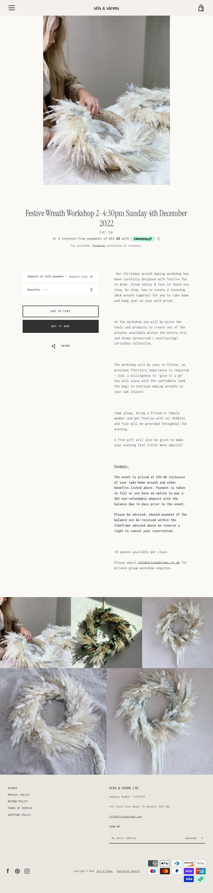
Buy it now (60, 326)
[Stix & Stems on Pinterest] (17, 870)
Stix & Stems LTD (123, 788)
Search (12, 788)
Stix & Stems (105, 871)
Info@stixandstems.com (125, 816)
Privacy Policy (19, 795)
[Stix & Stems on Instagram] (27, 870)
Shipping (98, 245)
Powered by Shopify (128, 871)
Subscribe (191, 838)
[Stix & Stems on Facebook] (7, 870)
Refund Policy (18, 801)
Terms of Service (20, 808)
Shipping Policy (19, 815)
